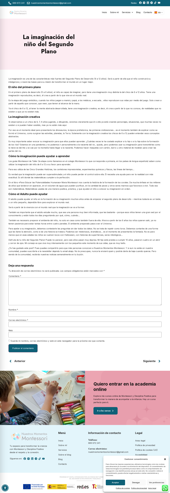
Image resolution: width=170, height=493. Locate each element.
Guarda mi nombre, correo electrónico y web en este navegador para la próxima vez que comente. (58, 341)
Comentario (14, 276)
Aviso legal (152, 488)
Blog (138, 12)
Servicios (126, 12)
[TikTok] (155, 2)
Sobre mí (114, 12)
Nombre (13, 310)
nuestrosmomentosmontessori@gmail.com (108, 452)
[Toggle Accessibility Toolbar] (5, 488)
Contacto (147, 12)
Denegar (136, 482)
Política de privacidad (139, 488)
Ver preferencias (156, 482)
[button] (165, 459)
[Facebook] (140, 2)
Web (10, 330)
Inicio (104, 12)
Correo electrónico (18, 320)
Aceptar (115, 482)
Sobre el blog (64, 454)
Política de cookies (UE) (146, 450)
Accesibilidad (141, 454)
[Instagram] (144, 2)
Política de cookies (123, 488)
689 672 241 (94, 443)
